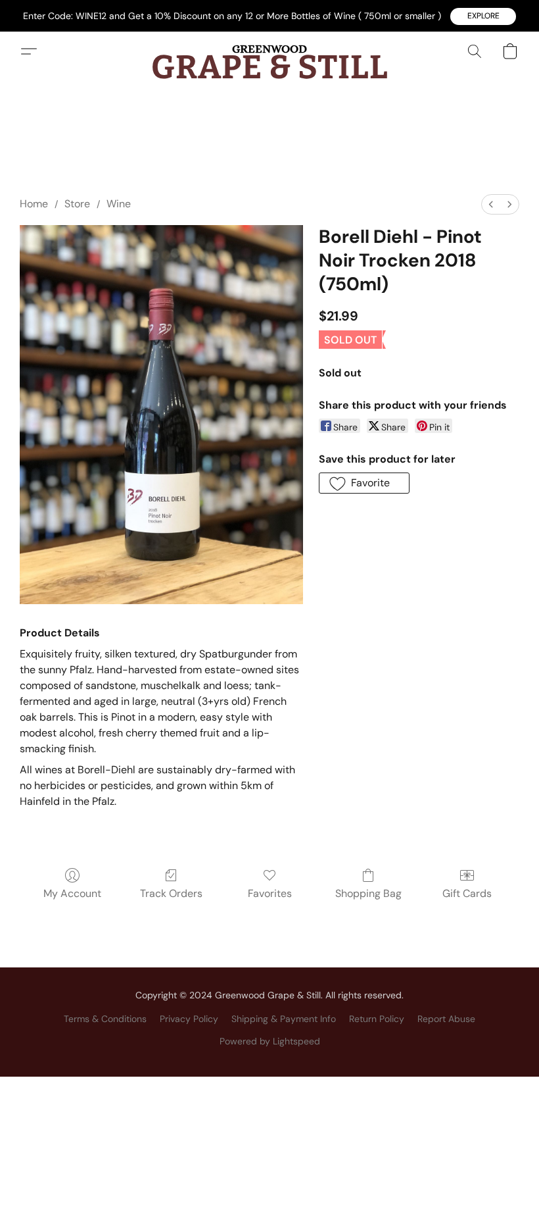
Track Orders (171, 893)
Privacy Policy (189, 1019)
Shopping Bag (368, 893)
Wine (118, 204)
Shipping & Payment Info (283, 1019)
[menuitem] (491, 204)
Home (34, 204)
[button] (483, 16)
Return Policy (376, 1019)
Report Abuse (446, 1019)
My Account (72, 893)
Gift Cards (467, 893)
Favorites (270, 893)
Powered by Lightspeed (270, 1041)
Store (77, 204)
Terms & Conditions (105, 1019)
